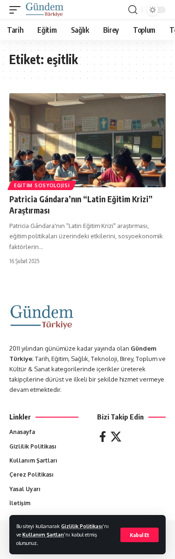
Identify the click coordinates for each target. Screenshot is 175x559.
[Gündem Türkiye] (44, 10)
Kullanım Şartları (43, 534)
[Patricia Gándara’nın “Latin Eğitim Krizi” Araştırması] (87, 140)
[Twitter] (116, 436)
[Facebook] (102, 436)
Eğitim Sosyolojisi (42, 185)
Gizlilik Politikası (82, 526)
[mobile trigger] (17, 10)
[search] (133, 9)
